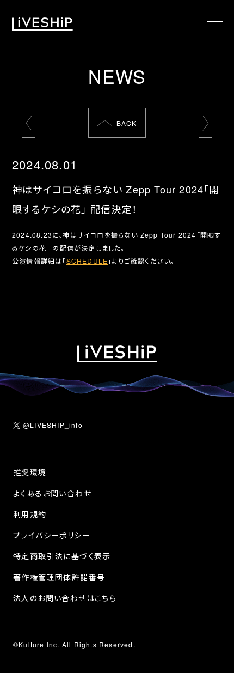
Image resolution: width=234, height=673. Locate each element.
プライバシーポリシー (51, 535)
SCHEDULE (87, 260)
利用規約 (30, 513)
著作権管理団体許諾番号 (59, 577)
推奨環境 (30, 471)
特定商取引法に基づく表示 (62, 555)
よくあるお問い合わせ (52, 493)
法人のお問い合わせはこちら (64, 597)
